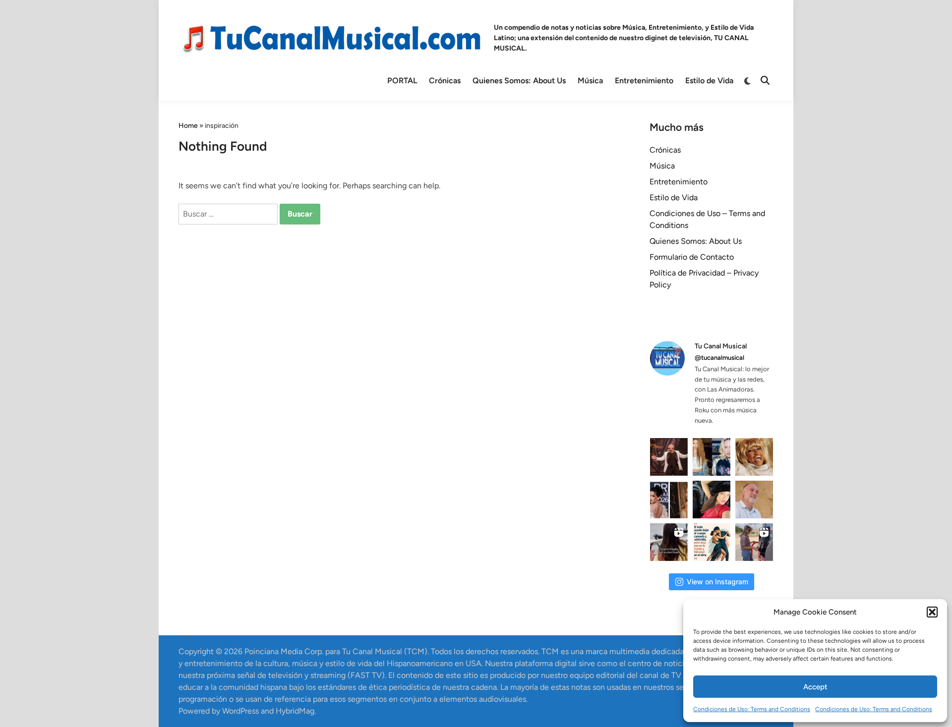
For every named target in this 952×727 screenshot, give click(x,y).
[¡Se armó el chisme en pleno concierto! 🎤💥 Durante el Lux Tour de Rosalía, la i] (669, 499)
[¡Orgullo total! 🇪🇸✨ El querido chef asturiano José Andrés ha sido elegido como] (754, 499)
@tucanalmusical (719, 357)
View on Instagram (717, 581)
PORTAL (402, 80)
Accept (815, 686)
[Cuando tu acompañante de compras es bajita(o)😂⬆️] (669, 542)
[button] (932, 612)
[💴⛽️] (754, 542)
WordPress (240, 711)
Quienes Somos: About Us (519, 80)
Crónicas (445, 80)
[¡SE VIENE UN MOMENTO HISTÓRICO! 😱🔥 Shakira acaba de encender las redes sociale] (711, 457)
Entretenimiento (644, 80)
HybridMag (295, 711)
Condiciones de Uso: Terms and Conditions (751, 709)
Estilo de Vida (709, 80)
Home (188, 125)
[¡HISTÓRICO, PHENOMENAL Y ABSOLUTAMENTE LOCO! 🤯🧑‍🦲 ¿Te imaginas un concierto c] (669, 457)
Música (590, 80)
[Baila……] (711, 542)
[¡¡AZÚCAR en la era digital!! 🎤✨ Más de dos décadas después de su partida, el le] (754, 457)
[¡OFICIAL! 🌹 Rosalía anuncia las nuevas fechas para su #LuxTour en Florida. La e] (711, 499)
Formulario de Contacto (692, 257)
